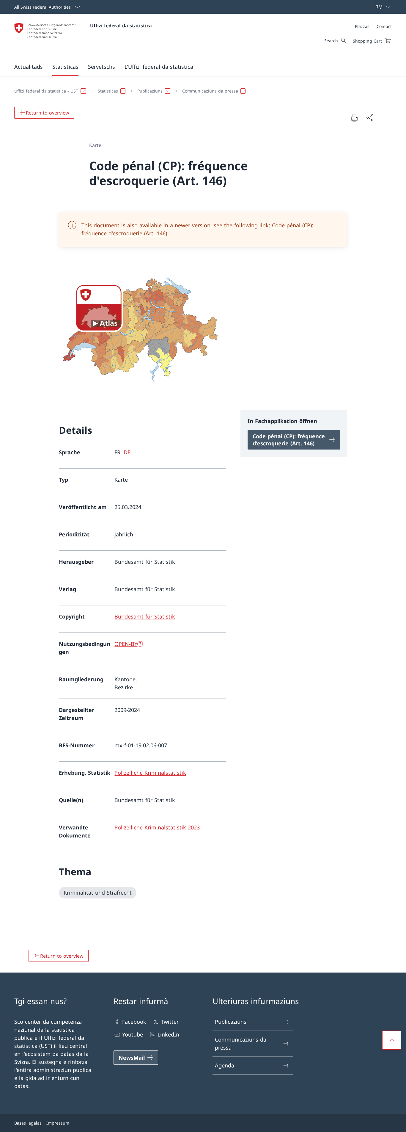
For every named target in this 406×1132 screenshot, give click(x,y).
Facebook (134, 1021)
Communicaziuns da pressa (240, 1043)
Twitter (170, 1021)
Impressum (57, 1123)
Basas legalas (28, 1123)
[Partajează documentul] (369, 117)
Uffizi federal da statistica (121, 25)
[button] (29, 66)
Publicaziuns (230, 1021)
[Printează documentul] (354, 117)
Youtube (132, 1034)
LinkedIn (168, 1034)
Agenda (224, 1065)
